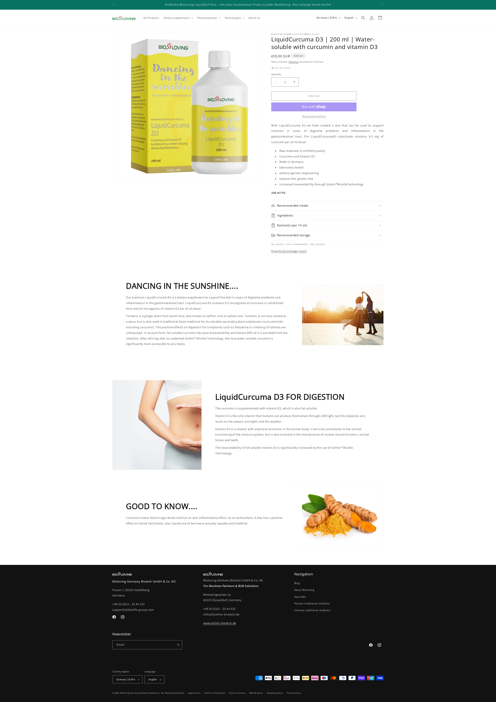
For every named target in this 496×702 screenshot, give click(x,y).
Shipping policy (275, 693)
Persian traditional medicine (312, 603)
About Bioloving (304, 590)
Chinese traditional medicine (312, 610)
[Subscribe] (177, 644)
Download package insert (289, 251)
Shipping (293, 61)
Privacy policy (294, 693)
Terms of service (237, 693)
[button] (178, 18)
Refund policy (256, 693)
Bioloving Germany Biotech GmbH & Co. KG (142, 693)
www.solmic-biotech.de (219, 623)
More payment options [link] (314, 116)
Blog (297, 583)
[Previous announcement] (113, 4)
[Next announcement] (382, 4)
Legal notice (194, 693)
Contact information (214, 693)
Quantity (276, 74)
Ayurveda (300, 596)
